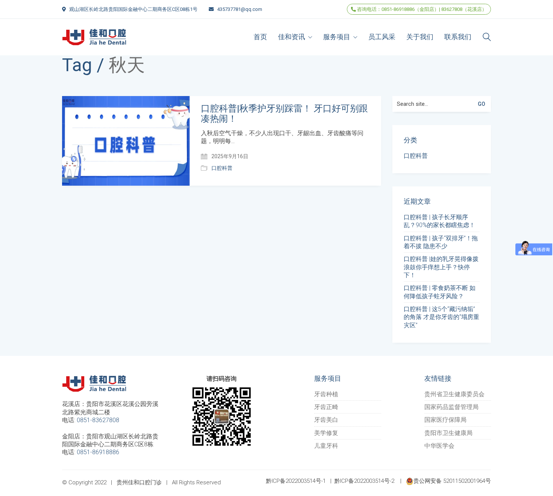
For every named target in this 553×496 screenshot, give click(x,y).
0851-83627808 (98, 420)
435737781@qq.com (239, 9)
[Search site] (487, 38)
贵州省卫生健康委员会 (454, 394)
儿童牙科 (326, 445)
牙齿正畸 (326, 407)
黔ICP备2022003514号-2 (364, 481)
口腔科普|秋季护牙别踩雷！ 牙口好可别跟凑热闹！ (284, 114)
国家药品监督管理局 (451, 407)
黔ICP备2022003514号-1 (296, 481)
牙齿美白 (326, 419)
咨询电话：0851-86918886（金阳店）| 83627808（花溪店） (421, 9)
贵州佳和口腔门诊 (139, 482)
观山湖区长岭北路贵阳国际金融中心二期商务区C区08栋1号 (133, 9)
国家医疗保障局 (445, 419)
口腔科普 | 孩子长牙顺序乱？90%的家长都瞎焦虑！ (439, 221)
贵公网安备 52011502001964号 (452, 481)
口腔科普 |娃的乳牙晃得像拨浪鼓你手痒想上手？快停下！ (441, 267)
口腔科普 (221, 168)
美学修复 (326, 432)
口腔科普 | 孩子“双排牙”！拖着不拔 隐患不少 (441, 242)
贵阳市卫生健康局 (448, 432)
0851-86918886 (98, 452)
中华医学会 (439, 445)
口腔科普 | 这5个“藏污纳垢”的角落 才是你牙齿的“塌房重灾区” (441, 317)
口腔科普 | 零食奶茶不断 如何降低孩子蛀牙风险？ (440, 291)
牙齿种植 (326, 394)
